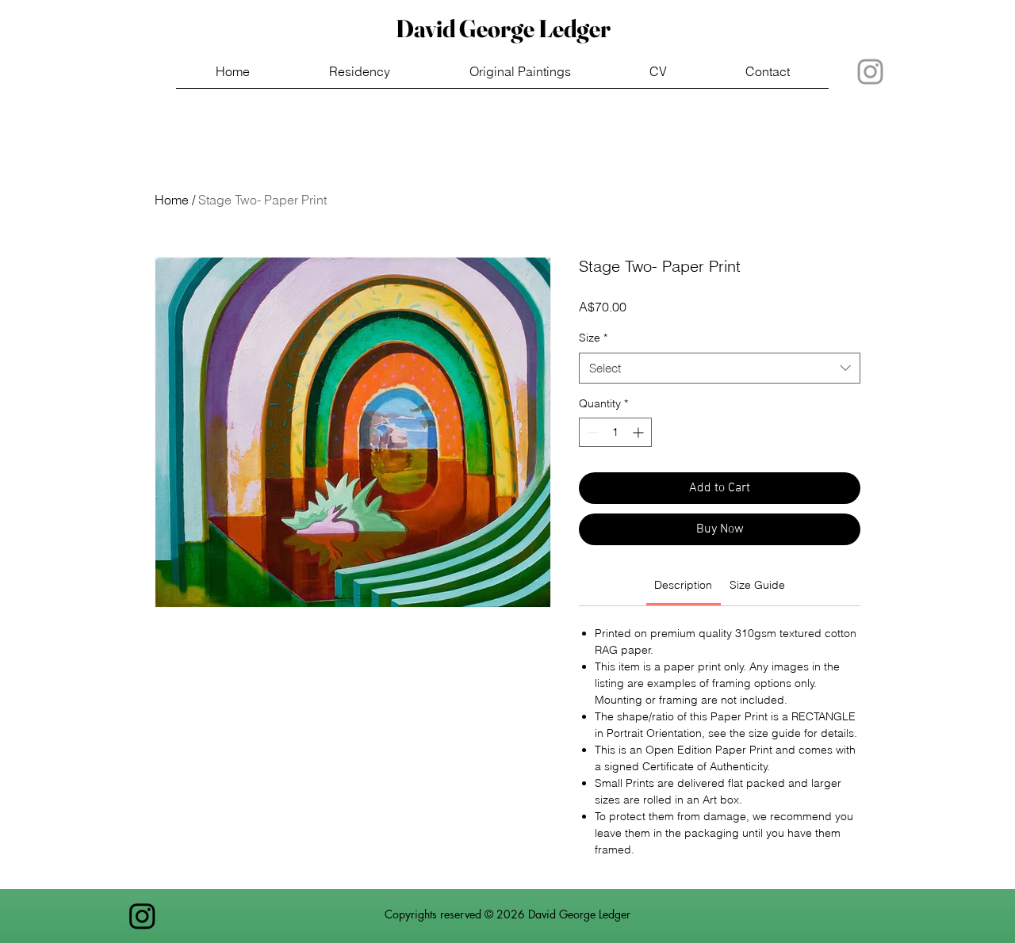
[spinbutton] (615, 432)
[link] (683, 585)
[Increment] (639, 432)
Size (593, 337)
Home (172, 200)
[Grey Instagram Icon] (870, 72)
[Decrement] (591, 432)
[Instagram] (142, 916)
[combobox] (719, 368)
